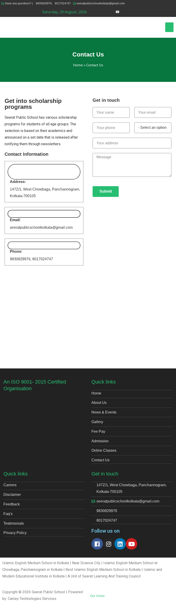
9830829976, (44, 3)
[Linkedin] (120, 544)
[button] (169, 27)
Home (78, 65)
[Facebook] (97, 544)
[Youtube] (131, 544)
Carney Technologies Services (32, 598)
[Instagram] (108, 544)
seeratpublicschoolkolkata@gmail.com (101, 3)
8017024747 (63, 3)
